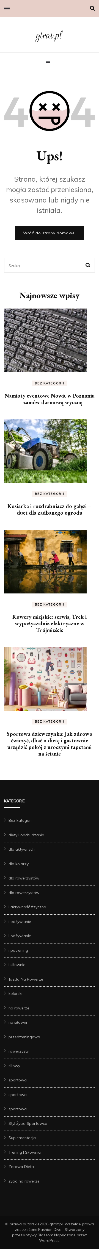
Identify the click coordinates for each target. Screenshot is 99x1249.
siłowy (14, 1065)
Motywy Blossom (38, 1235)
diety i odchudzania (26, 834)
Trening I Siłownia (25, 1152)
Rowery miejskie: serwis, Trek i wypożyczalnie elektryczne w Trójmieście (49, 623)
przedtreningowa (24, 1036)
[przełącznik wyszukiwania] (92, 8)
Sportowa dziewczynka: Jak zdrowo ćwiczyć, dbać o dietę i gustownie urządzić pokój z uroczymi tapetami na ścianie (49, 743)
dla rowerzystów (24, 878)
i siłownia (17, 964)
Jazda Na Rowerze (26, 979)
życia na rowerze (24, 1181)
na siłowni (18, 1022)
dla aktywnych (22, 849)
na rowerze (19, 1008)
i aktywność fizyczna (27, 906)
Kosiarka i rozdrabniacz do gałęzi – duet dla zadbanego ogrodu (49, 509)
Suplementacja (22, 1137)
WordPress (49, 1240)
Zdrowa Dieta (21, 1166)
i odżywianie (20, 921)
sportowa (18, 1080)
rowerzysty (19, 1051)
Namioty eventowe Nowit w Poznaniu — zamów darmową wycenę (50, 399)
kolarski (15, 993)
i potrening (18, 950)
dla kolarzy (19, 863)
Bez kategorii (49, 383)
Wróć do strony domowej (49, 233)
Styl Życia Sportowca (28, 1123)
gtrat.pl (49, 35)
